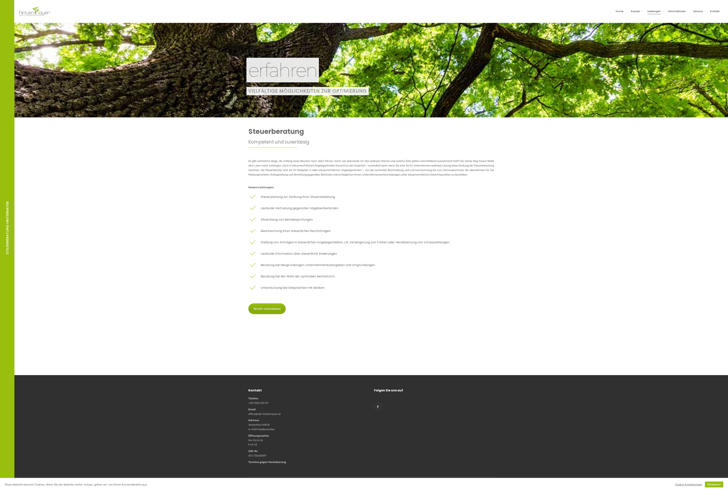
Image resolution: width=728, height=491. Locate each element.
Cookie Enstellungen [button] (688, 484)
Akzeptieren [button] (714, 484)
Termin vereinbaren (267, 309)
